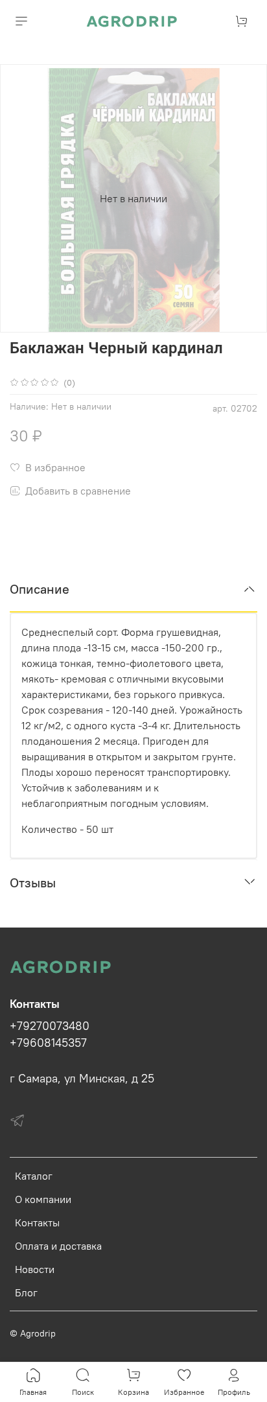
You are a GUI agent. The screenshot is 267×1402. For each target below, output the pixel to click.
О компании (43, 1199)
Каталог (33, 1175)
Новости (34, 1269)
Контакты (37, 1222)
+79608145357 (48, 1043)
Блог (26, 1292)
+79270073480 (49, 1026)
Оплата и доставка (58, 1245)
